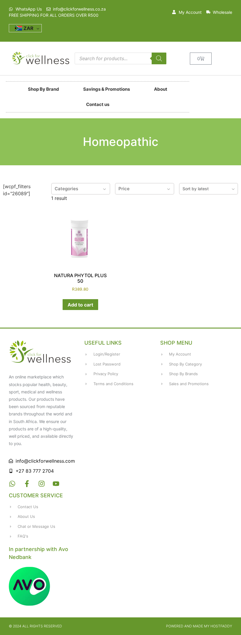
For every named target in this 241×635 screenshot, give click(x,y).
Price (124, 188)
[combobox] (208, 189)
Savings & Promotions (106, 89)
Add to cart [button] (80, 305)
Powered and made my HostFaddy (199, 626)
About (160, 89)
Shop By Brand (43, 89)
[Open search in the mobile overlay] (120, 58)
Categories (66, 188)
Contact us (97, 104)
